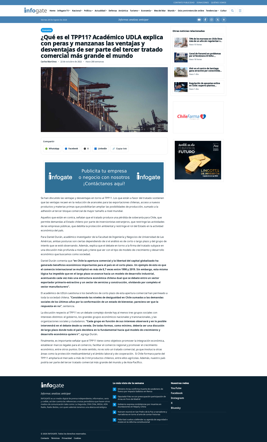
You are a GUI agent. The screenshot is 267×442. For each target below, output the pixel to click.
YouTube (176, 388)
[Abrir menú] (240, 10)
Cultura (224, 10)
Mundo (171, 10)
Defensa (113, 10)
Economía (146, 10)
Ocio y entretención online (191, 10)
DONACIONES (203, 2)
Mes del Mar (160, 10)
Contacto (45, 438)
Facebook (177, 393)
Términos (55, 438)
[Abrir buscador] (232, 10)
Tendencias (211, 10)
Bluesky (176, 408)
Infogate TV (63, 10)
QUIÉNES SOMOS (218, 2)
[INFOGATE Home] (35, 11)
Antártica (123, 10)
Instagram (177, 398)
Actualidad (100, 10)
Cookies (77, 438)
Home (52, 10)
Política (87, 10)
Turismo (134, 10)
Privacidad (67, 438)
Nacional (76, 10)
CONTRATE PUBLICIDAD (184, 2)
